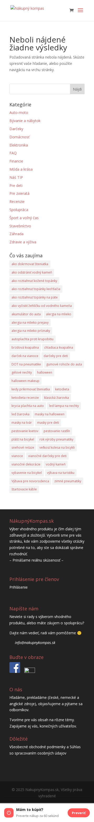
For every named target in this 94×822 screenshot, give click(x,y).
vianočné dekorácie (25, 464)
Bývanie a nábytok (24, 120)
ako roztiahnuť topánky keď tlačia (35, 289)
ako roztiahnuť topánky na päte (34, 297)
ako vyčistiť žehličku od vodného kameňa (41, 305)
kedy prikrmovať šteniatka (30, 389)
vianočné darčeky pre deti (47, 456)
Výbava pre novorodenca (30, 481)
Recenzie (17, 201)
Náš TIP (16, 177)
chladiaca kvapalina (58, 347)
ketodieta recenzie (25, 397)
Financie (16, 161)
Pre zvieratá (19, 193)
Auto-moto (18, 112)
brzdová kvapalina (25, 347)
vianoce (17, 456)
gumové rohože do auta (64, 364)
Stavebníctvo (20, 225)
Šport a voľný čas (24, 217)
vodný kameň (56, 464)
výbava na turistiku (60, 472)
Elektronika (18, 145)
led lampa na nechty (64, 406)
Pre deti (15, 185)
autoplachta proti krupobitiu (32, 339)
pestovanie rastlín (57, 431)
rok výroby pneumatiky (56, 439)
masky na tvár (21, 422)
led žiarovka (20, 414)
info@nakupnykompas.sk (35, 642)
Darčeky (16, 128)
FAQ (13, 152)
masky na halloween (49, 414)
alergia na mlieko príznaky (30, 330)
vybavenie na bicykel (26, 472)
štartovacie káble (24, 489)
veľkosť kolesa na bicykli (57, 447)
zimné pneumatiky (67, 481)
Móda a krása (21, 169)
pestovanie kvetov (24, 431)
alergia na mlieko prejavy (30, 322)
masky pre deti (48, 422)
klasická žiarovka (56, 397)
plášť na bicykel (22, 439)
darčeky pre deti (56, 356)
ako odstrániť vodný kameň (31, 272)
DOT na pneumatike (26, 364)
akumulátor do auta (26, 314)
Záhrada (16, 233)
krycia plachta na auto (27, 406)
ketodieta (62, 389)
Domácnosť (19, 136)
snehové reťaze (22, 447)
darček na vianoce (24, 356)
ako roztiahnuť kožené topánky (34, 281)
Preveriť (79, 812)
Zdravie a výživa (22, 241)
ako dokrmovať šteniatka (29, 264)
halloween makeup (25, 381)
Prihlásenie (18, 587)
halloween (44, 372)
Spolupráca (18, 209)
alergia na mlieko (58, 314)
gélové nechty (21, 372)
